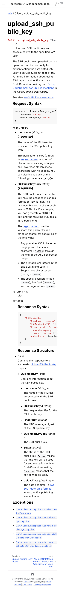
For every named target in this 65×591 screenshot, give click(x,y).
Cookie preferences (42, 584)
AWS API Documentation (38, 97)
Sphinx (27, 581)
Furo (49, 581)
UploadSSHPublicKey (43, 364)
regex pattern (29, 159)
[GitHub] (32, 575)
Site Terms (27, 584)
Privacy (17, 584)
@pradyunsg (39, 581)
